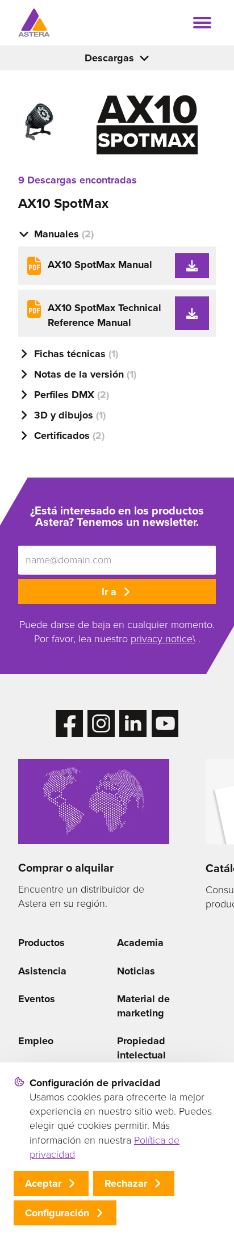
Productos (41, 942)
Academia (140, 942)
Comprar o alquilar (66, 867)
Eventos (36, 998)
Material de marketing (143, 1005)
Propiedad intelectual (141, 1047)
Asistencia (42, 971)
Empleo (35, 1040)
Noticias (136, 971)
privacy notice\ (163, 638)
